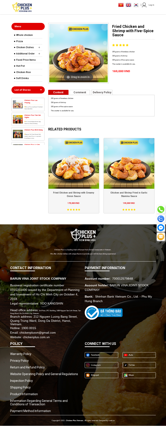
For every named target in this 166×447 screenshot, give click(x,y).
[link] (28, 35)
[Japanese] (121, 5)
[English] (128, 5)
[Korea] (136, 5)
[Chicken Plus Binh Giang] (18, 134)
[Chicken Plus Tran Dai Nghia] (18, 119)
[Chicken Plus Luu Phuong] (18, 104)
